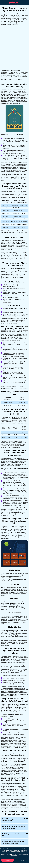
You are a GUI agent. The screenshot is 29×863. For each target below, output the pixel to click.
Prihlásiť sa (21, 860)
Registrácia (7, 860)
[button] (27, 733)
